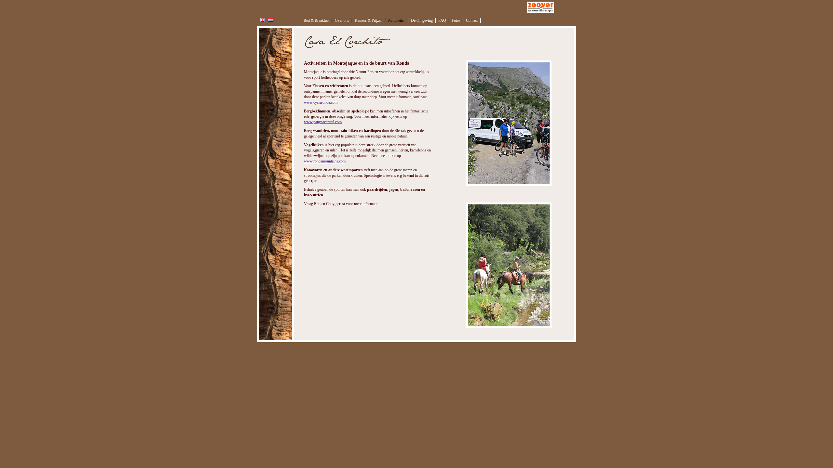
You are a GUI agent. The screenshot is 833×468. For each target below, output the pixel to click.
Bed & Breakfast (316, 20)
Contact (472, 20)
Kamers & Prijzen (368, 20)
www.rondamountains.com (325, 161)
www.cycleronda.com (320, 102)
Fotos (456, 20)
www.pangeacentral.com (323, 122)
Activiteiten (396, 20)
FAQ (442, 20)
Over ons (342, 20)
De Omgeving (422, 20)
